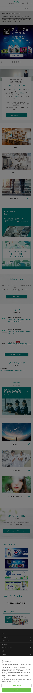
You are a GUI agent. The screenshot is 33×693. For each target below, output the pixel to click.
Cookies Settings (16, 685)
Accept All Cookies (16, 690)
